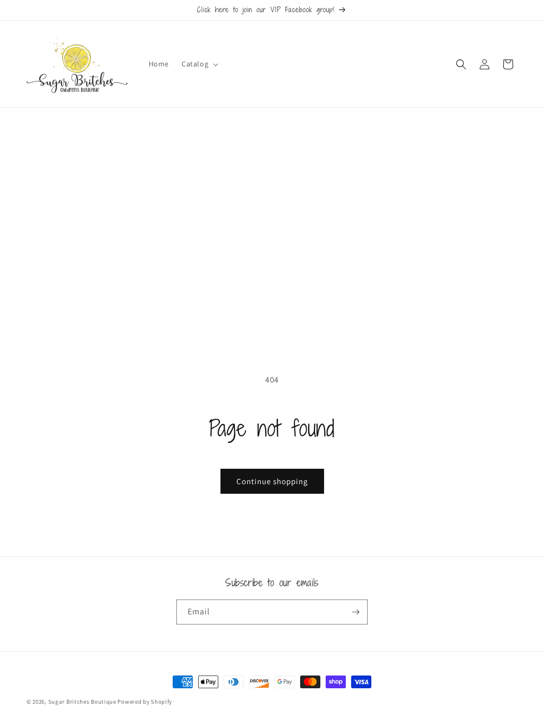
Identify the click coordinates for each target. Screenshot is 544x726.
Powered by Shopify (144, 701)
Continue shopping (272, 481)
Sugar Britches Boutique (83, 701)
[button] (199, 64)
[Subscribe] (355, 612)
